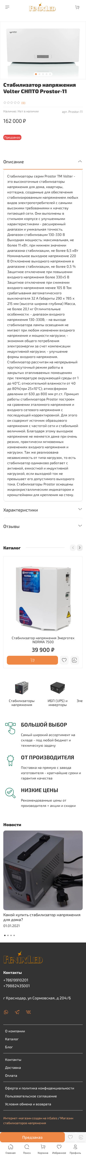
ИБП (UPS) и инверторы (57, 702)
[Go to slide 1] (36, 74)
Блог (9, 1047)
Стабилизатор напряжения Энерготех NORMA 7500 (43, 640)
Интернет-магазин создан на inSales (30, 1118)
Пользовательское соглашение (31, 1096)
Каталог (12, 1039)
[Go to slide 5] (50, 74)
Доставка (13, 1067)
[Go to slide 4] (46, 74)
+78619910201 (15, 979)
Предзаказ (32, 1137)
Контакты (13, 1059)
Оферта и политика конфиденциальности (39, 1088)
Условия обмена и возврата (28, 1104)
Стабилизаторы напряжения (22, 702)
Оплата (11, 1075)
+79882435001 (16, 985)
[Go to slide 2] (39, 74)
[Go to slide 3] (43, 74)
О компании (15, 1031)
